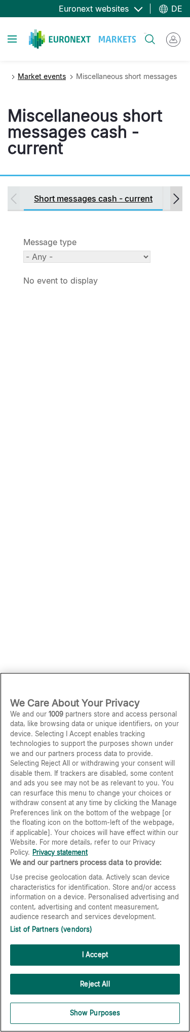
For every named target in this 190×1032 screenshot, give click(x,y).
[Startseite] (82, 39)
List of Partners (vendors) (51, 929)
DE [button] (175, 9)
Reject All (94, 984)
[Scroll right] (176, 198)
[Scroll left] (14, 198)
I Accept (95, 954)
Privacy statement (60, 852)
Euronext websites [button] (95, 9)
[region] (95, 852)
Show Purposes (95, 1013)
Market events (42, 76)
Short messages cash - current (93, 198)
